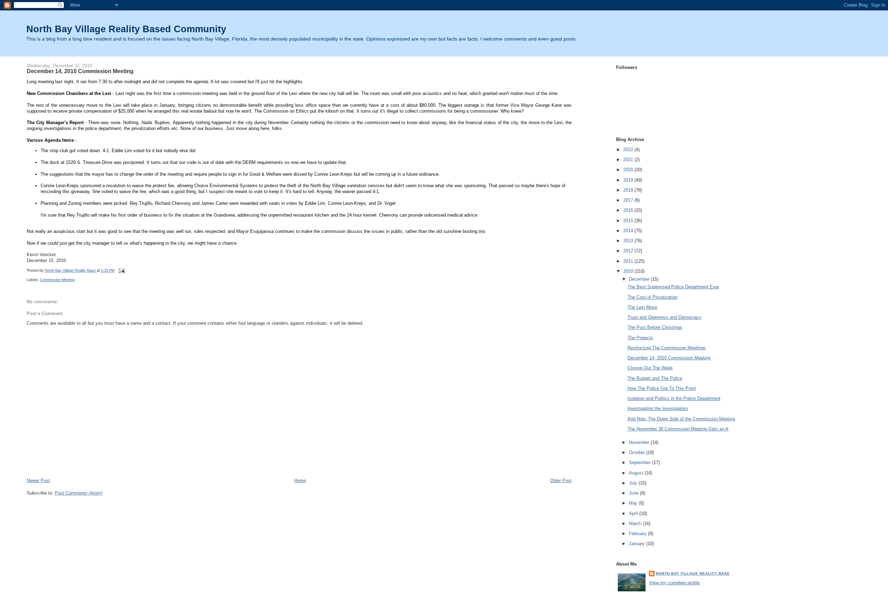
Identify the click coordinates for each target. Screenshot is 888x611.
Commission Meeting (57, 280)
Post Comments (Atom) (78, 493)
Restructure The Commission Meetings (666, 347)
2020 (628, 169)
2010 (628, 271)
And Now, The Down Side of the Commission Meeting (681, 418)
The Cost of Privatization (652, 297)
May (634, 503)
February (638, 533)
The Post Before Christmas (654, 327)
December (640, 279)
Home (300, 480)
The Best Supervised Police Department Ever (673, 286)
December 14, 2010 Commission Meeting (668, 357)
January (637, 543)
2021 (628, 159)
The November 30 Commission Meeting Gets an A (677, 428)
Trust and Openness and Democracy (664, 317)
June (634, 493)
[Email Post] (122, 270)
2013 (628, 240)
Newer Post (38, 480)
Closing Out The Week (650, 367)
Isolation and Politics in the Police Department (673, 398)
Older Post (561, 480)
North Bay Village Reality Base (692, 573)
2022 (628, 149)
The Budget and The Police (654, 378)
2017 (628, 200)
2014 (628, 230)
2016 (628, 210)
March (636, 523)
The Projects (640, 337)
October (637, 452)
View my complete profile (674, 582)
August (636, 472)
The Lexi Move (642, 307)
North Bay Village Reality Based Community (126, 29)
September (640, 462)
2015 (628, 220)
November (640, 442)
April (634, 513)
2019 (628, 180)
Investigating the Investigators (657, 408)
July (634, 483)
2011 (628, 261)
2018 (628, 190)
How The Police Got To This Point (661, 388)
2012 (628, 250)
